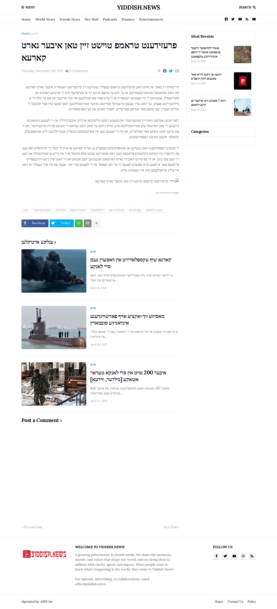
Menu (30, 7)
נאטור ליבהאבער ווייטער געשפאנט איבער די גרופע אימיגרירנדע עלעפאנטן (206, 52)
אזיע (35, 33)
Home (26, 19)
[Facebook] (164, 71)
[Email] (177, 71)
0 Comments (78, 71)
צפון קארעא (135, 210)
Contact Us (235, 602)
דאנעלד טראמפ (78, 210)
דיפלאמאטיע (97, 210)
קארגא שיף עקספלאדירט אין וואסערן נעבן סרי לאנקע (130, 263)
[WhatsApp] (79, 223)
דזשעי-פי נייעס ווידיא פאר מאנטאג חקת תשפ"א (206, 76)
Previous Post (33, 527)
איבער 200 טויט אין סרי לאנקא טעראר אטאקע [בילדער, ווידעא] (128, 376)
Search (245, 7)
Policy (252, 602)
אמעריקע (60, 210)
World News (45, 19)
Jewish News (70, 19)
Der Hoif (91, 19)
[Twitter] (171, 71)
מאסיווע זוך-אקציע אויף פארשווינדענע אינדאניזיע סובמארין (127, 319)
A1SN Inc (46, 602)
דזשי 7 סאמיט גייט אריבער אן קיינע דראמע (208, 102)
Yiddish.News (138, 7)
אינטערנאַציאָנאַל (41, 210)
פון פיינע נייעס (117, 210)
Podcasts (110, 19)
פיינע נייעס (160, 193)
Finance (128, 19)
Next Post (170, 527)
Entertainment (151, 19)
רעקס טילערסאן (154, 210)
